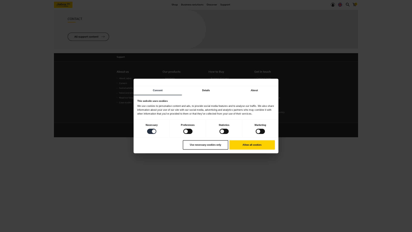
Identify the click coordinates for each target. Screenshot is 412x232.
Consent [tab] (158, 90)
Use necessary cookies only (205, 144)
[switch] (187, 131)
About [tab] (254, 90)
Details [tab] (206, 90)
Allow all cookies (252, 144)
